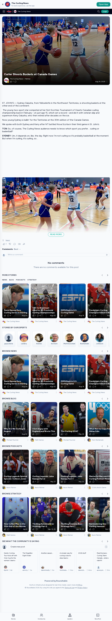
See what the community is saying (20, 541)
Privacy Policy (82, 588)
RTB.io (79, 585)
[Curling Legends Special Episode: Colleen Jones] (15, 467)
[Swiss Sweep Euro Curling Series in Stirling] (15, 301)
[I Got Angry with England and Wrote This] (44, 419)
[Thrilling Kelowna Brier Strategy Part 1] (72, 514)
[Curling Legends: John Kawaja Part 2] (44, 467)
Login (105, 11)
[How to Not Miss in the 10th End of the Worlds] (15, 514)
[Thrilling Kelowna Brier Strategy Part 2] (44, 514)
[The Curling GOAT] (72, 419)
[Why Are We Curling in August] (15, 419)
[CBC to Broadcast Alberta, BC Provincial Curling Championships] (44, 301)
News (8, 240)
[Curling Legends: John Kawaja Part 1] (72, 467)
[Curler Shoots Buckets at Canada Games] (56, 51)
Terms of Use (69, 588)
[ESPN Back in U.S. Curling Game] (72, 301)
